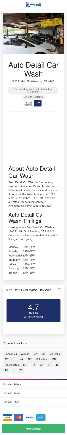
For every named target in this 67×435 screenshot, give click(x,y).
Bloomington (12, 365)
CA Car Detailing (33, 96)
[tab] (33, 290)
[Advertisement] (33, 139)
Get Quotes (33, 428)
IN (56, 365)
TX (6, 359)
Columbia (55, 354)
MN (54, 359)
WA (22, 359)
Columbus (41, 359)
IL (14, 370)
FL (49, 365)
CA (35, 354)
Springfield (11, 354)
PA (33, 365)
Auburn (25, 354)
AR (6, 370)
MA (42, 365)
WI (21, 370)
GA (44, 354)
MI (13, 359)
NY (30, 359)
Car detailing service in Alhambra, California (33, 90)
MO (25, 365)
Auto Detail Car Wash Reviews (28, 289)
